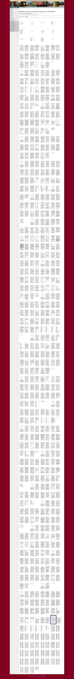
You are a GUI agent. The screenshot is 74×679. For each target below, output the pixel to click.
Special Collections (12, 19)
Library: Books (12, 22)
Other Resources (12, 18)
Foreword (11, 9)
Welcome (11, 8)
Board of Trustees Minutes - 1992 (41, 11)
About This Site (12, 20)
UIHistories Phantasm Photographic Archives (39, 676)
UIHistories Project (29, 11)
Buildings (11, 11)
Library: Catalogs (12, 24)
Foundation (11, 10)
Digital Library (12, 21)
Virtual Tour (11, 31)
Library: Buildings (12, 23)
